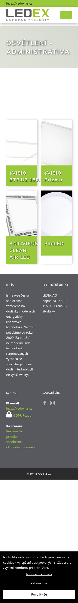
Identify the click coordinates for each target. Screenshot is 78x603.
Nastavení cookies (39, 574)
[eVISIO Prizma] (56, 142)
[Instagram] (52, 403)
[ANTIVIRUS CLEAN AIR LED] (21, 213)
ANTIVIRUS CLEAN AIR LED (23, 250)
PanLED (54, 243)
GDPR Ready (21, 415)
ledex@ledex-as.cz (19, 3)
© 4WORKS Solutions (39, 474)
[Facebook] (44, 403)
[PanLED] (56, 213)
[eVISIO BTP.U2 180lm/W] (21, 142)
